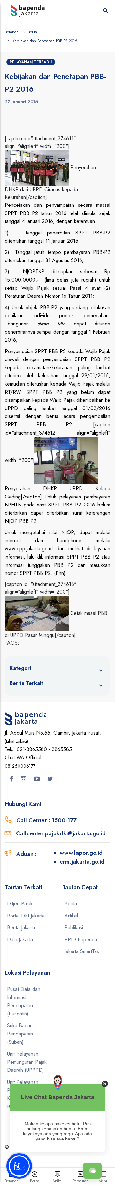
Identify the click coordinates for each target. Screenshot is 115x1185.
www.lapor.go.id (81, 853)
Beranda (12, 32)
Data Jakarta (20, 939)
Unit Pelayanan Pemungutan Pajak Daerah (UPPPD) (27, 1062)
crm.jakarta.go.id (82, 862)
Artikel (71, 915)
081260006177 (20, 766)
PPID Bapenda (81, 939)
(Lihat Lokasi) (16, 741)
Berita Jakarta (21, 927)
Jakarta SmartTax (82, 951)
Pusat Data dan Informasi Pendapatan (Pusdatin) (23, 1001)
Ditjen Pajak (20, 903)
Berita (32, 32)
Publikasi (74, 927)
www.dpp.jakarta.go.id (29, 548)
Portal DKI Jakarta (26, 915)
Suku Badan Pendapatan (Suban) (20, 1033)
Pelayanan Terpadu (31, 62)
